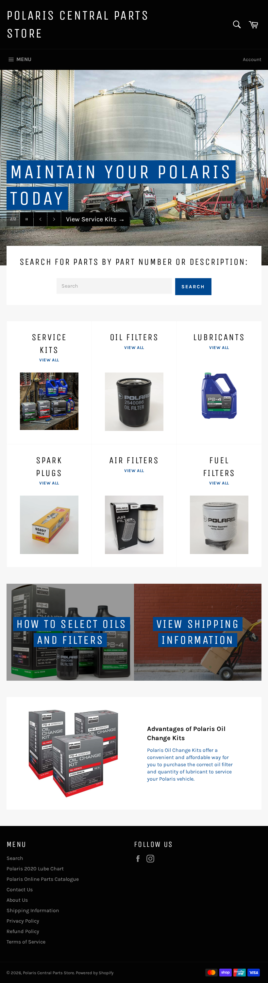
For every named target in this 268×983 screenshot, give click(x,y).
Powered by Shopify (94, 972)
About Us (17, 900)
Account (252, 59)
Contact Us (20, 889)
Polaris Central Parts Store (78, 24)
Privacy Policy (23, 921)
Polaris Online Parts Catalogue (43, 879)
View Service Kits (95, 219)
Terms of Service (26, 942)
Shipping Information (33, 910)
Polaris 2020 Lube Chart (35, 868)
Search (193, 287)
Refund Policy (23, 931)
